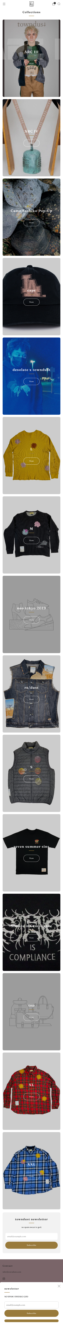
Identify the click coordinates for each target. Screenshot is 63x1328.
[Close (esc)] (59, 1286)
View (31, 64)
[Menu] (4, 4)
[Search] (58, 3)
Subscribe (31, 1313)
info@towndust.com (12, 1272)
